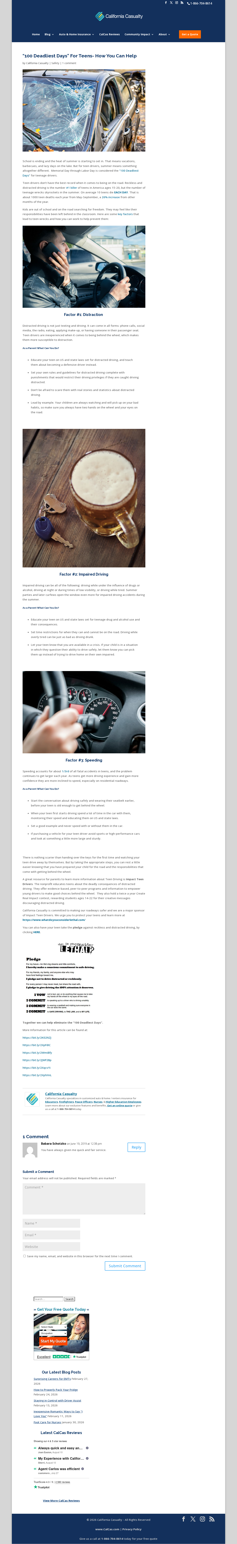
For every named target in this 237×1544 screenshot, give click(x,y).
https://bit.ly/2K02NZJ (37, 1037)
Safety (55, 63)
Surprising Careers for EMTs (52, 1379)
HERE (36, 932)
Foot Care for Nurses (47, 1422)
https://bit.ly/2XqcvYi (37, 1067)
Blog (48, 34)
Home (36, 34)
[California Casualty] (32, 1104)
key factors (125, 214)
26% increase (111, 197)
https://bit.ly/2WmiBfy (37, 1052)
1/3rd (65, 771)
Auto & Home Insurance (75, 34)
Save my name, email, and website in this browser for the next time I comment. (80, 1256)
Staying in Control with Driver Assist (57, 1400)
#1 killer (71, 187)
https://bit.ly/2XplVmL (37, 1075)
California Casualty (37, 63)
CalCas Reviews (109, 34)
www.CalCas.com (107, 1529)
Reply (136, 1147)
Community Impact (137, 34)
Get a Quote (190, 34)
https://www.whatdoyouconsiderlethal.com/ (54, 920)
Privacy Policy (131, 1529)
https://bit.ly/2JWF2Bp (37, 1060)
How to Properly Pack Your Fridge (56, 1390)
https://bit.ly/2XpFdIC (37, 1045)
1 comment (69, 63)
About (163, 34)
